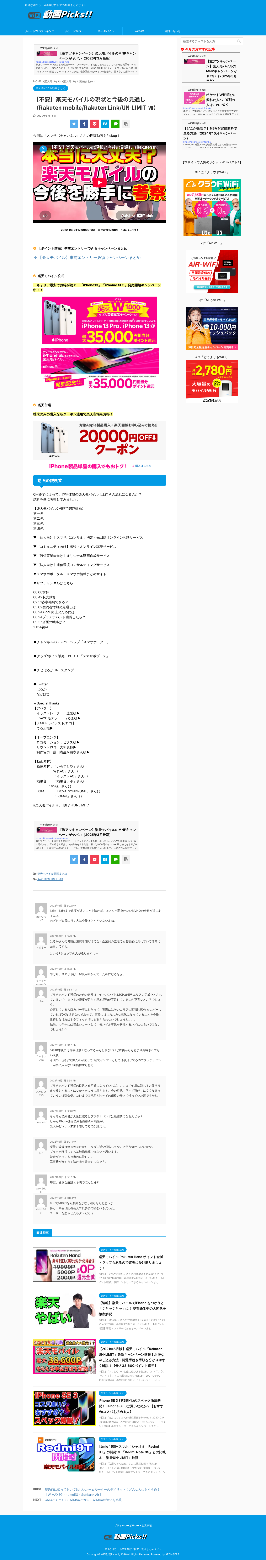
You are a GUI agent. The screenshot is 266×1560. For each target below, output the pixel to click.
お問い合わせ (172, 31)
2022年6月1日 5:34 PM (63, 989)
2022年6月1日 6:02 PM (63, 1177)
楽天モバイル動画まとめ (52, 873)
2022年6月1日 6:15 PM (63, 1197)
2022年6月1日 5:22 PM (63, 905)
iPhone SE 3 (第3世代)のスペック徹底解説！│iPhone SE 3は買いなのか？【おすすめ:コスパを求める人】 (131, 1406)
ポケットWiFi (73, 31)
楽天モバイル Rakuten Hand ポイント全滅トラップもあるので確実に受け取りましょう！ (131, 1262)
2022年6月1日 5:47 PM (63, 1044)
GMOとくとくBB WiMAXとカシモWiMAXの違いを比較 (83, 1500)
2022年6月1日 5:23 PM (63, 936)
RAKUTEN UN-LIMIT (50, 879)
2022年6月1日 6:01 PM (63, 1141)
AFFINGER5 (172, 1554)
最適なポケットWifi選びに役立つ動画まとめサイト (133, 1549)
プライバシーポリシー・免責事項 (133, 1525)
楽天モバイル (106, 31)
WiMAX (139, 31)
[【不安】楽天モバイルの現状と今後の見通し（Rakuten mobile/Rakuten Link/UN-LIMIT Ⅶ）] (105, 124)
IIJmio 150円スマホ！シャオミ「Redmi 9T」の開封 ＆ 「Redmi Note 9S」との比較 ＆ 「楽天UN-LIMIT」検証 (132, 1452)
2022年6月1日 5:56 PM (63, 1111)
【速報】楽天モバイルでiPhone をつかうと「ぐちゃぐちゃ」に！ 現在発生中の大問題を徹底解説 (132, 1308)
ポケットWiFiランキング (39, 31)
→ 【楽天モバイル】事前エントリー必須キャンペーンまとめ (87, 257)
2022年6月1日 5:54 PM (63, 1080)
